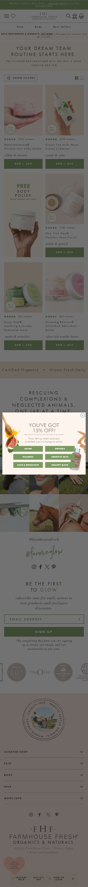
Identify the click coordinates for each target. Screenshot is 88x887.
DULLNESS (28, 457)
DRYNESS (60, 448)
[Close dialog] (83, 415)
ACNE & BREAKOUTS (28, 465)
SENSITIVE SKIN (59, 457)
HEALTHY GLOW (60, 465)
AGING (28, 448)
